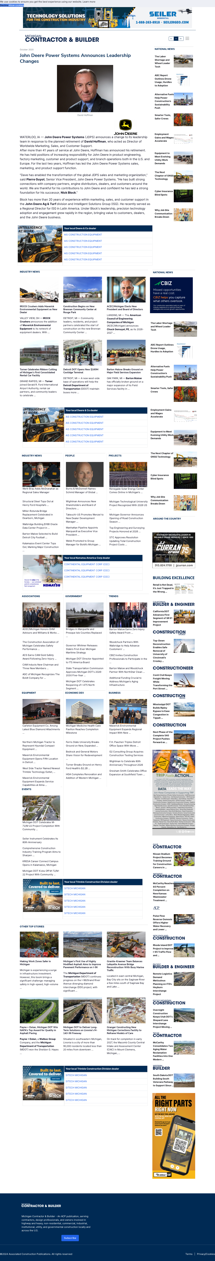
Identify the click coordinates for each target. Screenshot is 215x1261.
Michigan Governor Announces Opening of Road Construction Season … (126, 518)
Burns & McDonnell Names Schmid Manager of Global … (82, 490)
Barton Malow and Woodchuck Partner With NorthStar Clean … (127, 670)
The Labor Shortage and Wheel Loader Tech (162, 326)
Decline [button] (4, 5)
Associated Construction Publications (29, 1254)
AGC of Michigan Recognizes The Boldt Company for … (41, 676)
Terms (188, 1254)
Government (73, 596)
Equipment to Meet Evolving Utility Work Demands (162, 435)
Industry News (30, 271)
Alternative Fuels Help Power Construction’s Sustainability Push (164, 101)
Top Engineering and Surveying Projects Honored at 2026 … (126, 529)
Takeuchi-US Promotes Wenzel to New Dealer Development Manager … (85, 518)
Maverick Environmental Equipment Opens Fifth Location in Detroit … (40, 759)
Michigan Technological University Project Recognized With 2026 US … (128, 505)
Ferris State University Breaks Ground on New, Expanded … (82, 744)
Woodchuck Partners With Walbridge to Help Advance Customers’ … (124, 645)
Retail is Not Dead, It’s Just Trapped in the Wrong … (163, 588)
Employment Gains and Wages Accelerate (164, 137)
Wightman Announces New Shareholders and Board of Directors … (81, 505)
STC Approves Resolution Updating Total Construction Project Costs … (125, 541)
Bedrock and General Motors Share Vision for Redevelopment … (84, 755)
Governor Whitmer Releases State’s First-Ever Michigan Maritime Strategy (81, 649)
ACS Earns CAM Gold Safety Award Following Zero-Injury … (40, 657)
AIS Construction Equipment (83, 234)
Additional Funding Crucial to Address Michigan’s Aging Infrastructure (125, 681)
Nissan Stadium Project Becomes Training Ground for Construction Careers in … (162, 861)
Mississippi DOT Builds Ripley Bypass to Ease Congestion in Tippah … (162, 711)
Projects (115, 455)
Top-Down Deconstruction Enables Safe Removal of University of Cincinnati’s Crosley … (161, 650)
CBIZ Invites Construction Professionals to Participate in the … (128, 659)
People (70, 455)
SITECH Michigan (74, 888)
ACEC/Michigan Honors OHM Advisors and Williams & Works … (41, 631)
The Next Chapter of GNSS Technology (164, 175)
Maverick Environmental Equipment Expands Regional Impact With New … (125, 729)
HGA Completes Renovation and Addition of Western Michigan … (84, 776)
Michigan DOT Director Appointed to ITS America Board (85, 660)
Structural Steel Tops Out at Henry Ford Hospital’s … (38, 503)
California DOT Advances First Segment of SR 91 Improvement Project (162, 618)
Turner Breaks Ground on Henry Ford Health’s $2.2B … (84, 766)
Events (26, 789)
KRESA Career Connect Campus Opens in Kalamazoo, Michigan (40, 863)
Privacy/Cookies (206, 1254)
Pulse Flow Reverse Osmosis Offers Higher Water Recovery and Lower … (162, 922)
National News (165, 49)
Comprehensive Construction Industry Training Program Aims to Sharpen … (42, 852)
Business (115, 692)
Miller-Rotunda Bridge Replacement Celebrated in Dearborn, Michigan (38, 514)
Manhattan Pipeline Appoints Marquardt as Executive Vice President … (82, 531)
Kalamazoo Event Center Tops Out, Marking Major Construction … (41, 547)
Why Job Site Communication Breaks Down (163, 213)
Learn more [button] (89, 1)
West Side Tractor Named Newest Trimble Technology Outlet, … (41, 770)
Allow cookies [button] (16, 5)
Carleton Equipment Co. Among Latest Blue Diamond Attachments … (41, 729)
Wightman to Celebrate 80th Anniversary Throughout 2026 (126, 763)
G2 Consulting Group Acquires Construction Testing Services (126, 753)
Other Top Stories (32, 926)
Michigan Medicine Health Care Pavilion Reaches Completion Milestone (83, 729)
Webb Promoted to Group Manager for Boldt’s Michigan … (83, 542)
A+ (181, 38)
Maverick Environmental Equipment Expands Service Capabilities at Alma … (38, 781)
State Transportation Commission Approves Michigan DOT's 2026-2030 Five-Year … (84, 672)
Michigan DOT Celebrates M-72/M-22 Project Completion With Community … (41, 826)
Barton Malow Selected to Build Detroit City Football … (40, 535)
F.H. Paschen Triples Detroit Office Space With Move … (125, 744)
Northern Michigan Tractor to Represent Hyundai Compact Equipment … (39, 746)
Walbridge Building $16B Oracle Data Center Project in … (40, 526)
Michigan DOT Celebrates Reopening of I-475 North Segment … (80, 685)
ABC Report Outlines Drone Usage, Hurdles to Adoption (162, 348)
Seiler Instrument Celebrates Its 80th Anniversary (40, 840)
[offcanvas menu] (187, 38)
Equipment (29, 692)
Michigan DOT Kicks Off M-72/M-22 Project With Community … (41, 872)
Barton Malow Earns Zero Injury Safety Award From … (126, 631)
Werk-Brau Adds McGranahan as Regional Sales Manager (40, 490)
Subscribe (70, 1237)
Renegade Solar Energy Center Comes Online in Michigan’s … (126, 490)
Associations (31, 596)
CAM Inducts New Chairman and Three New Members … (40, 666)
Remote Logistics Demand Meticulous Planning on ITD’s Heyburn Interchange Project (162, 983)
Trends (113, 596)
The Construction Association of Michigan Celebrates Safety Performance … (40, 645)
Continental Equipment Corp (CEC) (87, 564)
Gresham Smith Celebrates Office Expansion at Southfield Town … (128, 772)
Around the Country (167, 518)
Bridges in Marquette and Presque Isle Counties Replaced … (84, 633)
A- (171, 38)
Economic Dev (74, 692)
